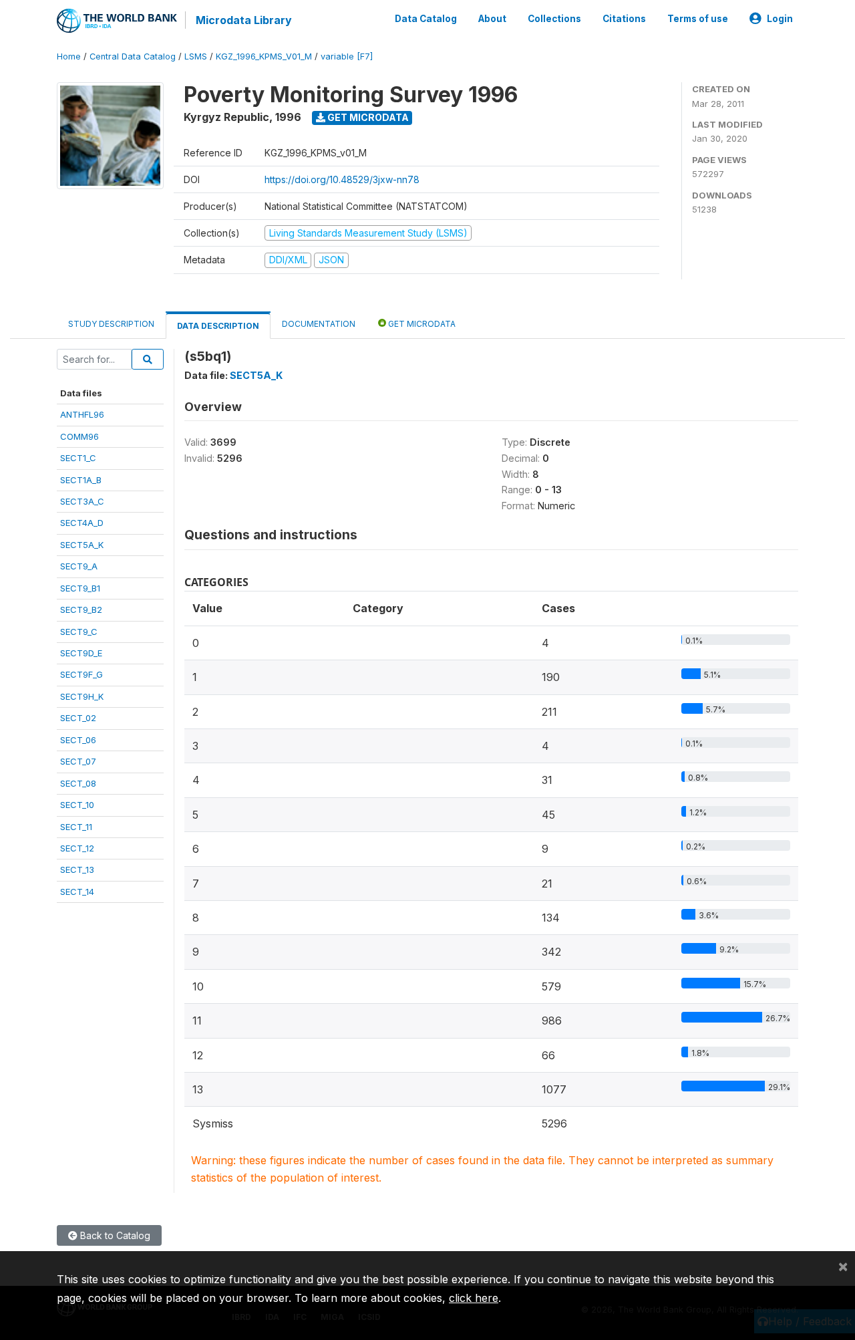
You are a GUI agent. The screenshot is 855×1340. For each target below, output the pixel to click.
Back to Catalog (113, 1235)
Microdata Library (244, 20)
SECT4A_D (82, 522)
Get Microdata (367, 117)
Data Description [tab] (218, 326)
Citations (624, 18)
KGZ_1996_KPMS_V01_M (264, 56)
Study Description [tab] (111, 324)
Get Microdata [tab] (421, 324)
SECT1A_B (81, 480)
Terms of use (697, 18)
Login (780, 18)
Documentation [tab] (318, 324)
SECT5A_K (82, 544)
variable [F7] (347, 56)
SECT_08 (78, 783)
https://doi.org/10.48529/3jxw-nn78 (342, 179)
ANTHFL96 (82, 414)
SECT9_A (79, 566)
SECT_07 (78, 761)
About (492, 18)
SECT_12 (77, 848)
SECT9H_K (82, 696)
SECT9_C (79, 631)
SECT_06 (78, 739)
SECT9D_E (81, 653)
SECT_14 (77, 891)
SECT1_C (78, 457)
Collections (554, 18)
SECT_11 (76, 826)
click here (473, 1298)
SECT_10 (77, 804)
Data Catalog (426, 18)
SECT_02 (78, 717)
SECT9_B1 (80, 588)
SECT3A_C (82, 501)
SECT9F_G (81, 674)
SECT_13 (77, 869)
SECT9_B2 (81, 609)
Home (69, 56)
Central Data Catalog (133, 56)
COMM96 (79, 436)
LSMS (195, 56)
